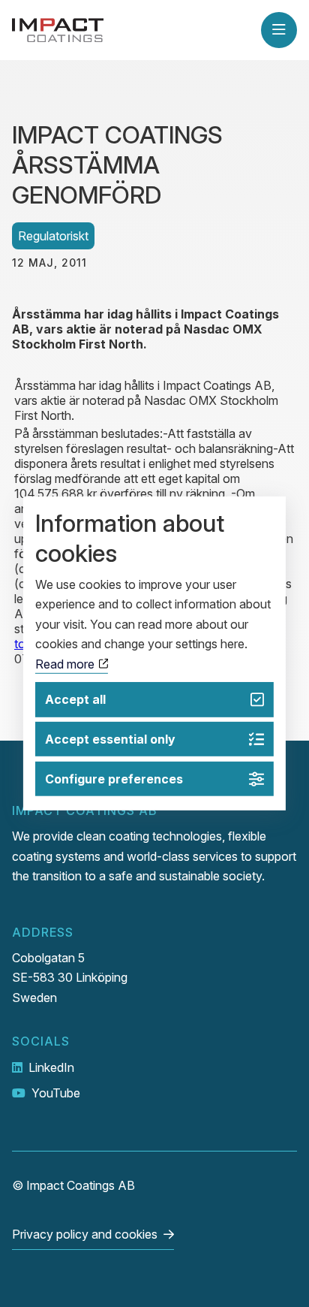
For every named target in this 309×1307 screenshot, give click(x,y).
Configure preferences (114, 778)
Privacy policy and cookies (85, 1234)
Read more (66, 663)
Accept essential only (110, 739)
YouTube (56, 1092)
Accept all (75, 699)
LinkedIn (51, 1067)
